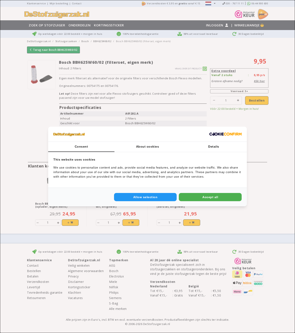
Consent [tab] (81, 146)
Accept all (210, 197)
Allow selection (145, 197)
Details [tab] (213, 146)
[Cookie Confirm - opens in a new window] (225, 134)
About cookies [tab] (147, 146)
